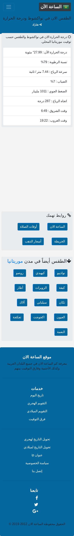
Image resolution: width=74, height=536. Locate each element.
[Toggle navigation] (8, 7)
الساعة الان (57, 226)
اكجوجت (38, 317)
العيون (61, 317)
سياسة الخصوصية (37, 463)
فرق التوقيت (37, 419)
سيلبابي (42, 302)
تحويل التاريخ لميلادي (37, 447)
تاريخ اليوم (37, 395)
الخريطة (59, 241)
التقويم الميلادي (37, 411)
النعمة (61, 332)
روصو (19, 273)
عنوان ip (37, 455)
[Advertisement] (37, 171)
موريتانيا (15, 261)
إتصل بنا (37, 471)
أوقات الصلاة (28, 226)
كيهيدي (40, 273)
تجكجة (17, 317)
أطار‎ (20, 287)
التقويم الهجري (37, 403)
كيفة (62, 287)
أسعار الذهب (33, 241)
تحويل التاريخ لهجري (37, 439)
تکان (62, 302)
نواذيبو (61, 273)
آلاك (22, 302)
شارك (35, 24)
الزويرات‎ (41, 287)
